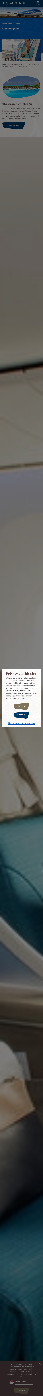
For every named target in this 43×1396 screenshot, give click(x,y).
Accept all (21, 715)
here (23, 698)
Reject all (21, 706)
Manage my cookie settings (21, 723)
